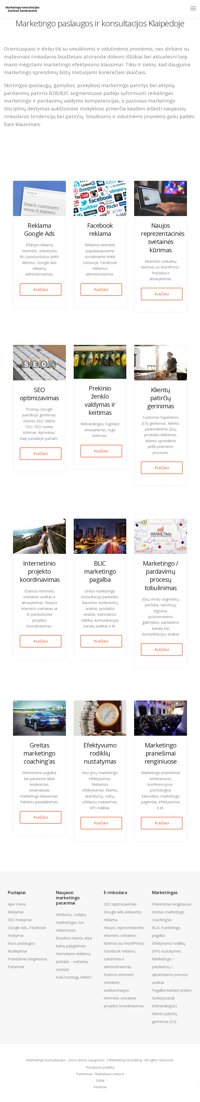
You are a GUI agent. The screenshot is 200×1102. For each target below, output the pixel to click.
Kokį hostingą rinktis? (74, 977)
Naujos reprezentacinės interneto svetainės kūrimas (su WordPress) (124, 935)
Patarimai (16, 966)
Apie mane (17, 904)
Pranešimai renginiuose (27, 958)
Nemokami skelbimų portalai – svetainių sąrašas (73, 961)
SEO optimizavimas (120, 904)
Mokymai (15, 911)
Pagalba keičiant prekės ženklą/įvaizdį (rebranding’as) (172, 998)
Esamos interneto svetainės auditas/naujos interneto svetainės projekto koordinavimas (124, 990)
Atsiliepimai (17, 951)
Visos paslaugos (21, 943)
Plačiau (41, 289)
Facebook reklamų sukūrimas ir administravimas (119, 959)
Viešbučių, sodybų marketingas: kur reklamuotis (71, 922)
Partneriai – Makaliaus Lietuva (100, 1073)
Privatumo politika (100, 1067)
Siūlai (100, 1080)
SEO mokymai (20, 919)
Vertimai (100, 1087)
